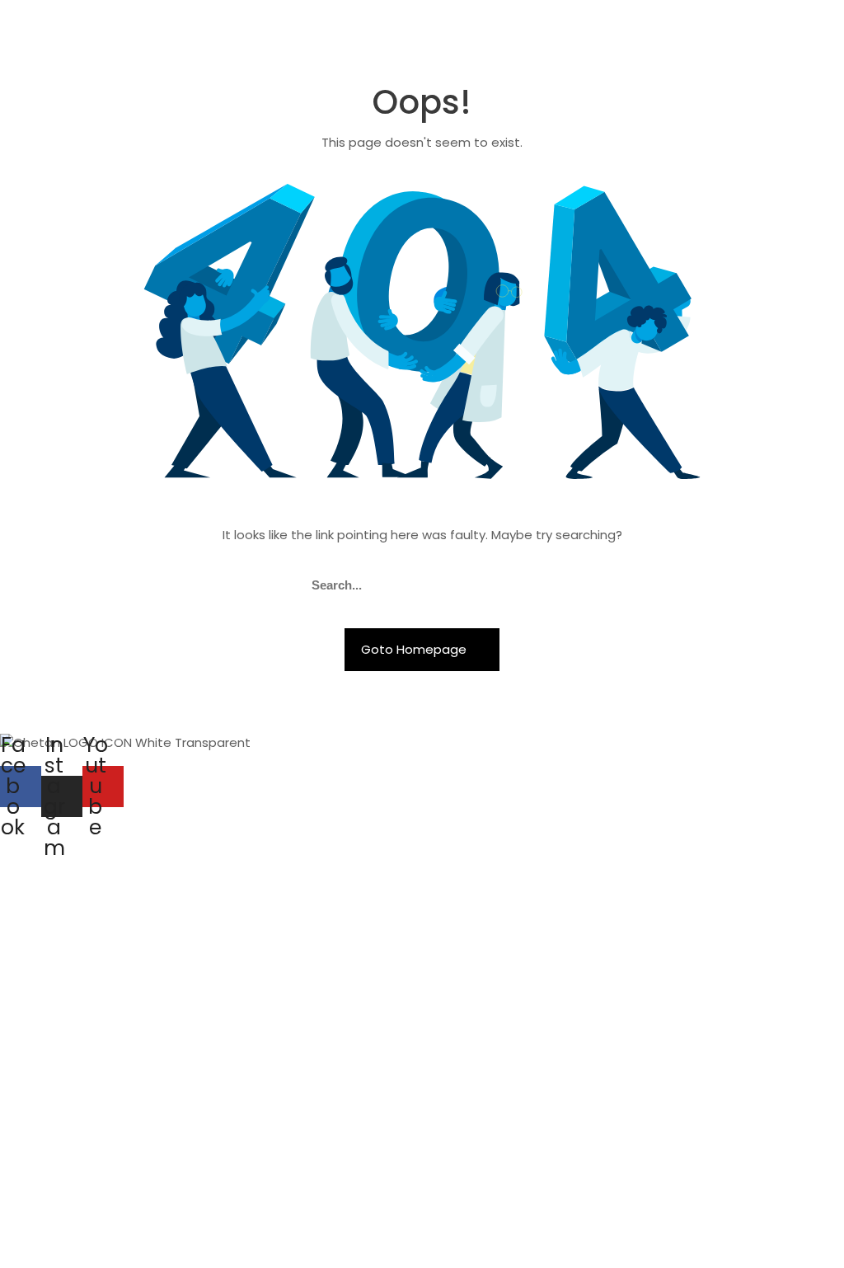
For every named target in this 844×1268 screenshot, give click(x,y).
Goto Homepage (415, 649)
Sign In (149, 1239)
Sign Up (106, 1239)
